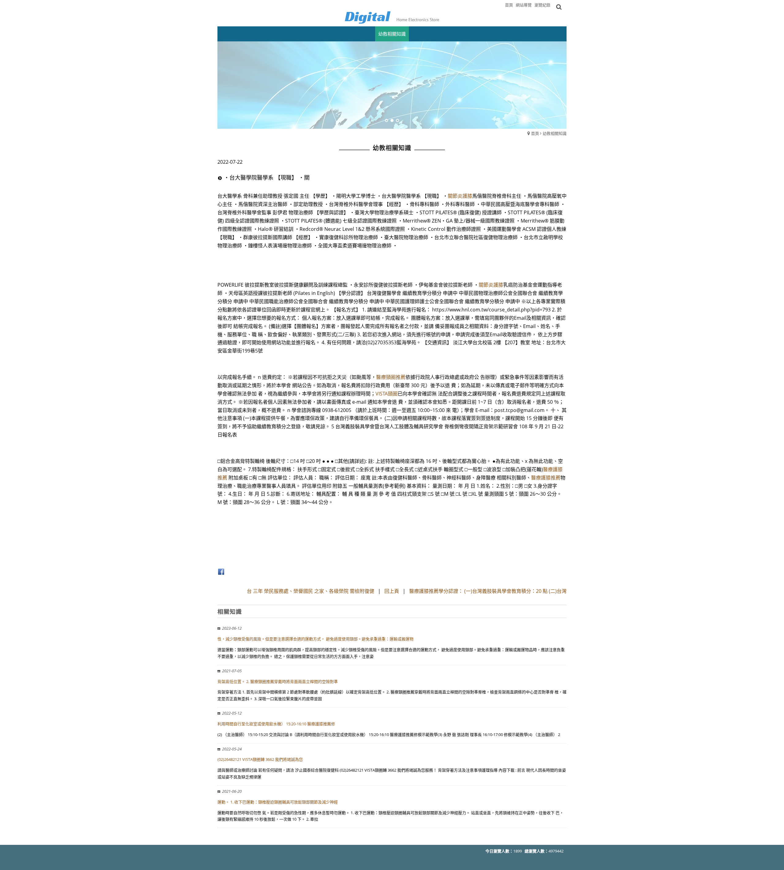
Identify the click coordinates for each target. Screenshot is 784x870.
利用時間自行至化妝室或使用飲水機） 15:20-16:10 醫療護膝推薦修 (276, 724)
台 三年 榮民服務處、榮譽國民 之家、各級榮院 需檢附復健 (310, 591)
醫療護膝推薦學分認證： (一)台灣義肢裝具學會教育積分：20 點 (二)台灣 (488, 591)
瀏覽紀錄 (542, 5)
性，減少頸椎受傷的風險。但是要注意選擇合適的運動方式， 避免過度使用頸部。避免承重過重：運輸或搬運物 (315, 639)
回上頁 (391, 591)
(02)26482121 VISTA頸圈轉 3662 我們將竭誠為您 (260, 759)
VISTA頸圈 (386, 393)
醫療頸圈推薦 (390, 377)
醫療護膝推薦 (545, 477)
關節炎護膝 (460, 196)
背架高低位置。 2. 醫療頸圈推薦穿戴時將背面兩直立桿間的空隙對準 (277, 681)
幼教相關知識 (555, 133)
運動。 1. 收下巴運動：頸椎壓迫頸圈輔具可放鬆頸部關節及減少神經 (277, 802)
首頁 (535, 133)
